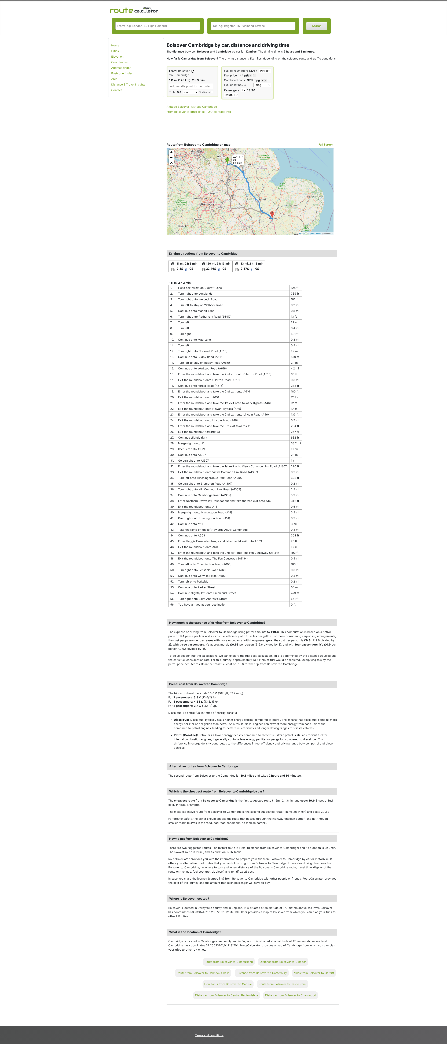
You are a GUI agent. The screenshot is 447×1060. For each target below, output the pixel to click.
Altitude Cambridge (204, 106)
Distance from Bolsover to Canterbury (261, 973)
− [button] (171, 157)
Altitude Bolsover (178, 106)
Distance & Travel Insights (128, 84)
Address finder (121, 67)
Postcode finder (121, 73)
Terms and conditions (209, 1035)
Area (114, 79)
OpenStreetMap (315, 233)
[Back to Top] (442, 1050)
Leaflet (302, 233)
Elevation (117, 56)
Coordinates (119, 62)
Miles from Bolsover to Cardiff (314, 973)
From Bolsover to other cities (186, 111)
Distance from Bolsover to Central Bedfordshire (226, 995)
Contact (116, 90)
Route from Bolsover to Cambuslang (229, 961)
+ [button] (171, 152)
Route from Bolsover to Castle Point (283, 984)
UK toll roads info (219, 111)
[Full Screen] (171, 162)
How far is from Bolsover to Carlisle (228, 984)
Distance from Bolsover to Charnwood (290, 995)
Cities (115, 51)
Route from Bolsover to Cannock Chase (203, 973)
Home (115, 45)
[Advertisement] (136, 155)
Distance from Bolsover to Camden (283, 961)
